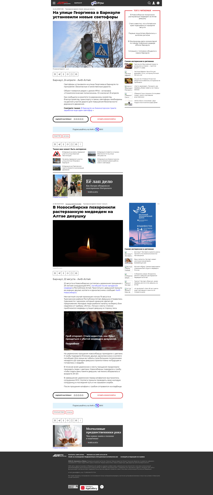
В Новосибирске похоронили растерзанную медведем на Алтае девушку (142, 16)
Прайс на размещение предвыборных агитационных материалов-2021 (93, 457)
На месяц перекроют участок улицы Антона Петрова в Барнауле (72, 160)
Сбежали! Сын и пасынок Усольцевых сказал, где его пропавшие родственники (147, 95)
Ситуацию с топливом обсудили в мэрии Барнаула (142, 52)
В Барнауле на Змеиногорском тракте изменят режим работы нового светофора (108, 160)
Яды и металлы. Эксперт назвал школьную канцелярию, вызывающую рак (145, 261)
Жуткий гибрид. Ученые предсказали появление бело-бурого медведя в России (147, 268)
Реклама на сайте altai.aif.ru (97, 454)
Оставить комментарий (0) (106, 119)
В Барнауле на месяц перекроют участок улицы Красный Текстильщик (73, 153)
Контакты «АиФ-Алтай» (76, 454)
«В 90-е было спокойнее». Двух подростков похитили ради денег (146, 101)
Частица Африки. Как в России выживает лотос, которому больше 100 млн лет (146, 73)
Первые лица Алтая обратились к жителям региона (142, 34)
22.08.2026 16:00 (58, 204)
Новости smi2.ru (60, 197)
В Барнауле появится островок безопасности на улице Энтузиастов (108, 153)
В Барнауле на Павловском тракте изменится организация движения (73, 168)
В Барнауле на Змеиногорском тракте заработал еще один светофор (90, 109)
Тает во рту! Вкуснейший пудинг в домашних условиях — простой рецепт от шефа (146, 66)
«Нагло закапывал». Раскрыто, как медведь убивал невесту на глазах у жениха (146, 87)
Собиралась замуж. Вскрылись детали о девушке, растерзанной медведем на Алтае (145, 275)
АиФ (67, 69)
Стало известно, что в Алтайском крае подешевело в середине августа (142, 25)
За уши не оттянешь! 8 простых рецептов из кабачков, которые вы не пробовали (147, 80)
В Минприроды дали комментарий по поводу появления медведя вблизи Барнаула (142, 43)
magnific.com (57, 268)
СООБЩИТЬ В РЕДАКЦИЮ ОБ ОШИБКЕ (132, 457)
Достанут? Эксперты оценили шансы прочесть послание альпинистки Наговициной (147, 253)
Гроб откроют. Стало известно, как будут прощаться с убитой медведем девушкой (91, 337)
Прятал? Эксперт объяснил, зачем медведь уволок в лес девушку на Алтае (146, 283)
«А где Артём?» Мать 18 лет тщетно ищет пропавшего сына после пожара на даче (146, 290)
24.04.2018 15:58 (58, 9)
